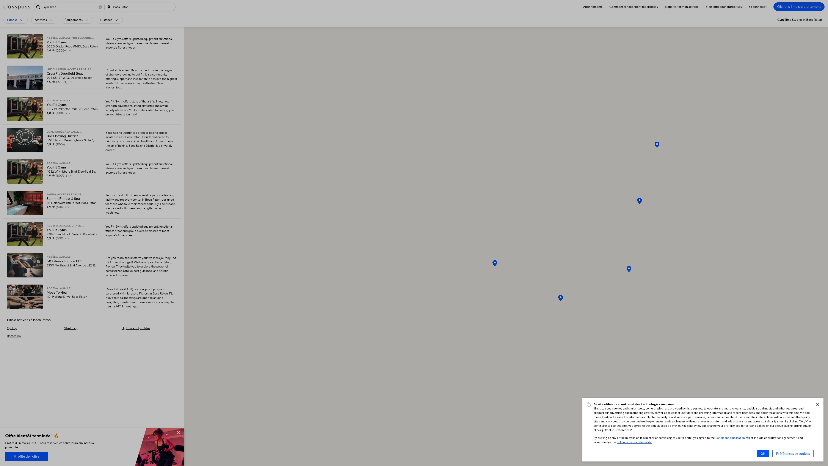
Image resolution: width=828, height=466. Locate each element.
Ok (763, 453)
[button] (817, 404)
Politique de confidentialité (634, 442)
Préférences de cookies (793, 453)
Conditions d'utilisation (730, 438)
